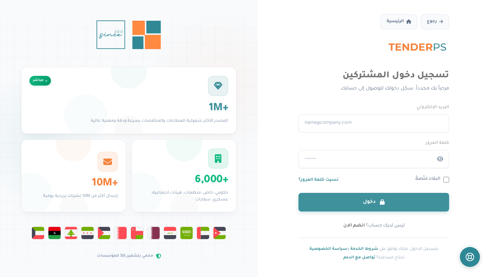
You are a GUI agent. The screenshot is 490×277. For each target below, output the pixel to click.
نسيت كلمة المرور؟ (318, 180)
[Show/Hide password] (440, 159)
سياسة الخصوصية (328, 249)
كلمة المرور (437, 143)
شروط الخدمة (364, 249)
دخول (370, 202)
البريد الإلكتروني (432, 107)
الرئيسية (395, 21)
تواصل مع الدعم (359, 258)
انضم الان (354, 225)
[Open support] (470, 257)
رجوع (432, 21)
